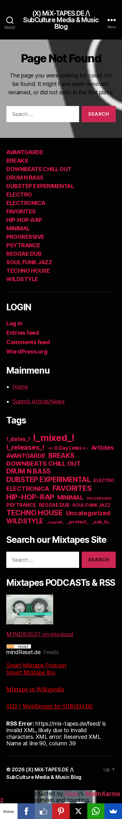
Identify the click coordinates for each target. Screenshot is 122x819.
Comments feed (28, 342)
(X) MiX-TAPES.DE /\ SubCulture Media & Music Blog (61, 20)
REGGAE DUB (23, 253)
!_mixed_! (53, 437)
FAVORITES (21, 211)
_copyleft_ (55, 522)
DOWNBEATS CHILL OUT (39, 169)
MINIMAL (18, 228)
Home (20, 386)
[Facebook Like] (43, 811)
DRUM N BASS (24, 177)
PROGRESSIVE (25, 237)
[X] (78, 811)
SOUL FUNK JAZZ (29, 262)
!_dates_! (18, 439)
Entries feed (22, 332)
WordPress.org (27, 351)
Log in (14, 323)
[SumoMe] (113, 811)
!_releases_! (25, 447)
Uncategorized (88, 513)
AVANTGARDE (24, 152)
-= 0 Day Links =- (68, 448)
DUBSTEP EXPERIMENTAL (40, 186)
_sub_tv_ (101, 521)
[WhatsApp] (96, 811)
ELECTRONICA (25, 203)
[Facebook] (26, 811)
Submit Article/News (39, 401)
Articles (102, 447)
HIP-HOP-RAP (24, 220)
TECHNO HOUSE (28, 270)
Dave (71, 793)
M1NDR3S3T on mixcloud (39, 634)
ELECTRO (19, 194)
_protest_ (78, 522)
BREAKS (17, 160)
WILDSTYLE (22, 279)
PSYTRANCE (23, 245)
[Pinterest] (61, 811)
